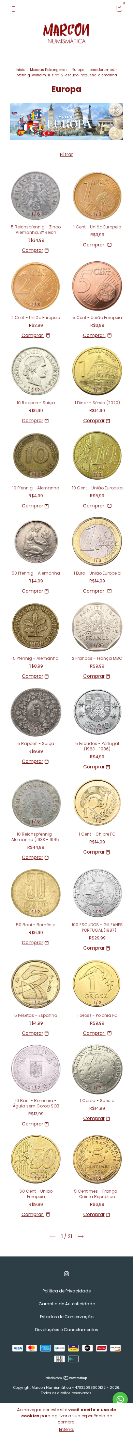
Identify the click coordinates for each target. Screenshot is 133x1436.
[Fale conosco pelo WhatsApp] (120, 1399)
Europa (78, 69)
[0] (118, 9)
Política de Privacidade (67, 1291)
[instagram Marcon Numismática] (66, 1274)
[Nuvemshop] (66, 1378)
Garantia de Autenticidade (67, 1304)
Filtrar (66, 154)
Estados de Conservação (66, 1317)
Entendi (66, 1429)
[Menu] (14, 8)
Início (20, 69)
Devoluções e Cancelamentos (66, 1329)
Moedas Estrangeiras (49, 69)
